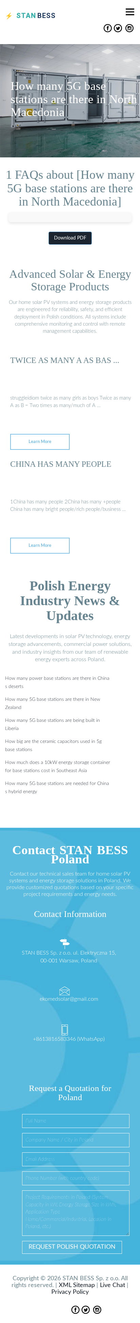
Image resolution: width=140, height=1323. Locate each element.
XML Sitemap (77, 1285)
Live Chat (112, 1285)
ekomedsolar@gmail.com (69, 999)
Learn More (40, 441)
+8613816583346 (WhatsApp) (69, 1039)
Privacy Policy (70, 1292)
